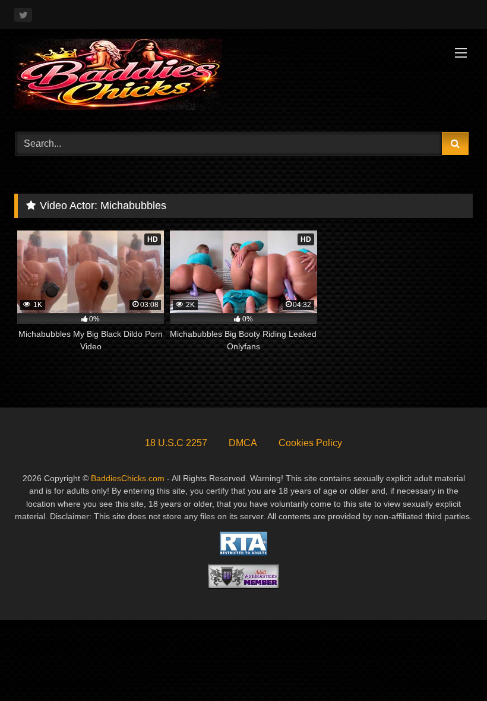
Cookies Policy (310, 443)
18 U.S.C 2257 (176, 443)
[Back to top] (450, 665)
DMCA (243, 443)
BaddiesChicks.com (128, 478)
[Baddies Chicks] (243, 76)
